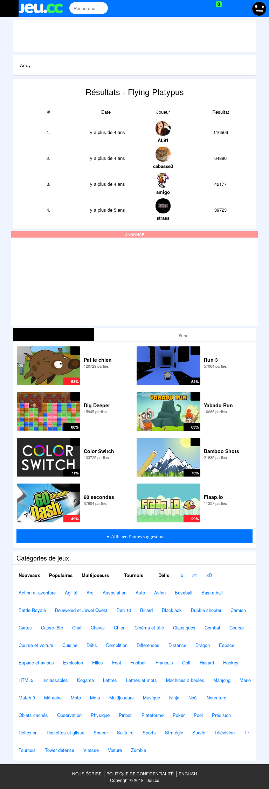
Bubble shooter (206, 610)
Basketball (212, 592)
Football (138, 662)
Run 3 (211, 359)
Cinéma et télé (149, 627)
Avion (160, 592)
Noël (193, 697)
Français (164, 662)
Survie (198, 732)
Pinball (125, 715)
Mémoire (53, 697)
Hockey (231, 662)
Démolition (116, 645)
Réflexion (28, 732)
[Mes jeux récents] (187, 8)
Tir (246, 732)
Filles (97, 662)
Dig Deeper (97, 405)
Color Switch (99, 451)
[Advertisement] (140, 36)
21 (194, 575)
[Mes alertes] (242, 8)
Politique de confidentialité (140, 773)
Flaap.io (213, 496)
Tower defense (59, 750)
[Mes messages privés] (229, 8)
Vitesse (91, 750)
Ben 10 (124, 610)
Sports (149, 732)
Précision (221, 715)
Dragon (202, 645)
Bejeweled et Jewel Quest (81, 610)
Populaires (61, 575)
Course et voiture (36, 645)
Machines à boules (185, 680)
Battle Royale (32, 610)
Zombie (138, 750)
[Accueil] (44, 8)
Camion (238, 610)
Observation (69, 715)
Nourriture (216, 697)
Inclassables (55, 680)
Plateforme (153, 715)
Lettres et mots (141, 680)
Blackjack (172, 610)
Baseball (183, 592)
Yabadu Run (218, 405)
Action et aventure (37, 592)
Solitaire (125, 732)
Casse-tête (52, 627)
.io (180, 575)
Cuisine (69, 645)
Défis (163, 575)
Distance (177, 645)
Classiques (184, 627)
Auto (140, 592)
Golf (186, 662)
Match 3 (27, 697)
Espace (226, 645)
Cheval (98, 627)
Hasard (207, 662)
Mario (245, 680)
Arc (90, 592)
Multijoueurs (95, 575)
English (188, 773)
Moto (76, 697)
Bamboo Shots (221, 451)
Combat (212, 627)
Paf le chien (98, 359)
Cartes (25, 627)
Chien (119, 627)
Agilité (71, 592)
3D (209, 575)
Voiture (115, 750)
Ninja (174, 697)
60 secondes (99, 496)
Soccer (101, 732)
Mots (95, 697)
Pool (198, 715)
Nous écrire (87, 773)
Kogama (85, 680)
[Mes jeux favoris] (201, 8)
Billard (146, 610)
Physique (100, 715)
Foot (116, 662)
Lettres (110, 680)
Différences (148, 645)
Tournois (133, 575)
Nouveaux (29, 575)
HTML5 (26, 680)
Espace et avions (36, 662)
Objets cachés (33, 715)
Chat (77, 627)
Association (114, 592)
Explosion (73, 662)
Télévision (224, 732)
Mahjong (221, 680)
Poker (179, 715)
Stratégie (174, 732)
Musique (151, 697)
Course (236, 627)
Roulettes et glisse (65, 732)
